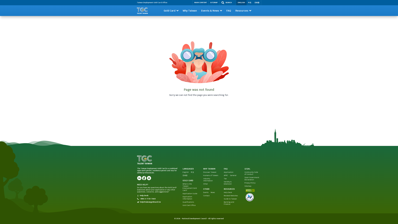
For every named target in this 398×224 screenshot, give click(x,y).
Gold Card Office (189, 205)
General (233, 175)
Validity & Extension (228, 183)
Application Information (187, 198)
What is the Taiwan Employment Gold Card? (190, 187)
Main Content (200, 2)
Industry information (208, 180)
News (213, 192)
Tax (225, 179)
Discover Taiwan (209, 172)
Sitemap (214, 2)
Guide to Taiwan (230, 199)
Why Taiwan (209, 169)
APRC (226, 175)
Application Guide (190, 193)
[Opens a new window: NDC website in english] (253, 197)
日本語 (257, 2)
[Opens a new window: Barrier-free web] (253, 190)
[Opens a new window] (139, 178)
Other (205, 184)
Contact (206, 196)
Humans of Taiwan (210, 175)
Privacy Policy (250, 183)
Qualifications (188, 202)
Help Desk (228, 192)
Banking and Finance (229, 203)
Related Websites (231, 196)
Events (206, 192)
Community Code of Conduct (251, 173)
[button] (171, 10)
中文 (249, 2)
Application (228, 172)
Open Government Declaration (252, 178)
